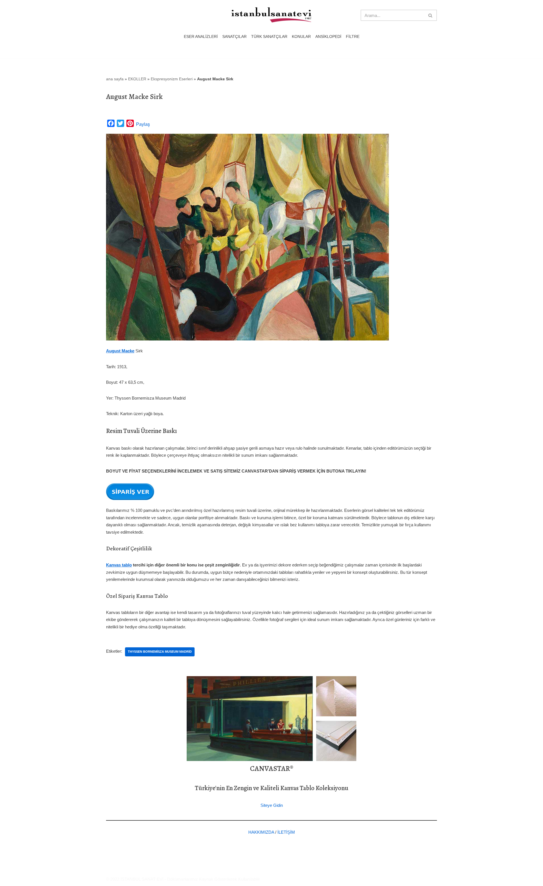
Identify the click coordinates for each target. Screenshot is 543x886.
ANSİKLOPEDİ (328, 37)
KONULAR (301, 37)
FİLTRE (352, 37)
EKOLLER (137, 79)
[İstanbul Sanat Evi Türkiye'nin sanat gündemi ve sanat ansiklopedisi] (271, 15)
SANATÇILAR (234, 37)
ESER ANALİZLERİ (201, 37)
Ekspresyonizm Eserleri (172, 79)
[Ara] (430, 15)
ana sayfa (115, 79)
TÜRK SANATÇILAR (269, 37)
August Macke (120, 350)
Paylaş (143, 124)
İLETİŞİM (286, 832)
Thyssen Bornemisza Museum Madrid (160, 651)
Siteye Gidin (271, 805)
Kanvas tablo (119, 564)
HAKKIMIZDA (261, 832)
